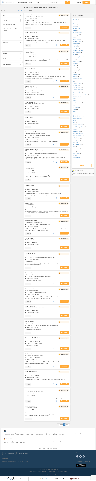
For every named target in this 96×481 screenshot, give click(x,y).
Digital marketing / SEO (77, 56)
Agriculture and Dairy (77, 23)
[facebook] (80, 456)
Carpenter (75, 35)
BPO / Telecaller (19, 433)
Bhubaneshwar (88, 441)
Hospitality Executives (77, 78)
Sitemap (54, 474)
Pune (44, 441)
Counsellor (75, 45)
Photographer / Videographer (78, 126)
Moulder (74, 109)
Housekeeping (76, 80)
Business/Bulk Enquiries (23, 453)
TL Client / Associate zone (8, 453)
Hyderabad (28, 441)
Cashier (74, 37)
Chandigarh (59, 441)
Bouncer (74, 30)
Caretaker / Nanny (76, 34)
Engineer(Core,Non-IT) (79, 433)
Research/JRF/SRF (76, 131)
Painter (74, 122)
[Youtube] (84, 456)
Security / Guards (76, 140)
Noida (48, 441)
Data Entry (52, 433)
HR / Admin (69, 433)
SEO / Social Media (61, 433)
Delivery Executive (39, 434)
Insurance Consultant (77, 83)
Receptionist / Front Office (78, 133)
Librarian (74, 100)
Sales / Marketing (76, 138)
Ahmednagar (80, 441)
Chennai (18, 441)
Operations (75, 114)
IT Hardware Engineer (77, 91)
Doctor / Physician (76, 61)
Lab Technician (76, 85)
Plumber (74, 129)
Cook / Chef (75, 46)
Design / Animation (77, 52)
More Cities (22, 442)
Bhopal (74, 441)
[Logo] (8, 2)
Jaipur (17, 442)
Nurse (74, 111)
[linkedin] (77, 456)
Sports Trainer (75, 142)
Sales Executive (89, 433)
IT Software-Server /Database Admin (80, 94)
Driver (74, 59)
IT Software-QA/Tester (77, 92)
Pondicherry (6, 442)
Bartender (75, 26)
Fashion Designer (44, 433)
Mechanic (75, 103)
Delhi (23, 441)
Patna (70, 441)
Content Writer (76, 43)
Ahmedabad (6, 441)
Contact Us (4, 461)
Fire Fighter (75, 70)
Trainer (74, 151)
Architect (74, 24)
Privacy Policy (47, 474)
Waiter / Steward (76, 153)
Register (86, 2)
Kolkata (34, 441)
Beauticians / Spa (76, 28)
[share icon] (53, 27)
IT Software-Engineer (77, 87)
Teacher (74, 146)
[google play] (81, 465)
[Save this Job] (56, 27)
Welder (74, 159)
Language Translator (77, 96)
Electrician (75, 63)
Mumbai (40, 441)
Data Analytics (76, 48)
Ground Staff (75, 76)
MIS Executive (76, 107)
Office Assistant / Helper (77, 116)
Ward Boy (75, 155)
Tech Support (28, 433)
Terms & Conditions (39, 474)
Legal (74, 98)
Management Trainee (77, 102)
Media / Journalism (76, 105)
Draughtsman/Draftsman (77, 57)
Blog (22, 461)
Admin (74, 21)
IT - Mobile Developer (77, 89)
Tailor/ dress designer (77, 144)
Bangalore (13, 441)
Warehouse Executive (77, 157)
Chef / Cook (47, 434)
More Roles (61, 434)
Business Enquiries (12, 461)
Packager (74, 120)
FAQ (18, 461)
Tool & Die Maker (76, 148)
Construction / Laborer (77, 41)
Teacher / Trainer (29, 434)
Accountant (75, 19)
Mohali (12, 442)
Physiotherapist (76, 127)
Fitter (74, 72)
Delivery (74, 54)
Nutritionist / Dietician (77, 113)
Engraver (74, 67)
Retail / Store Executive (77, 135)
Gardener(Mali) (76, 74)
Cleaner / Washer (76, 39)
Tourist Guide (75, 149)
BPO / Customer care (77, 32)
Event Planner (75, 69)
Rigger (74, 137)
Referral (26, 461)
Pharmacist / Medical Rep (78, 124)
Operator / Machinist (77, 118)
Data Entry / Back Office (78, 50)
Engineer (74, 65)
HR (73, 81)
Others (74, 160)
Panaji (65, 441)
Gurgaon (54, 441)
